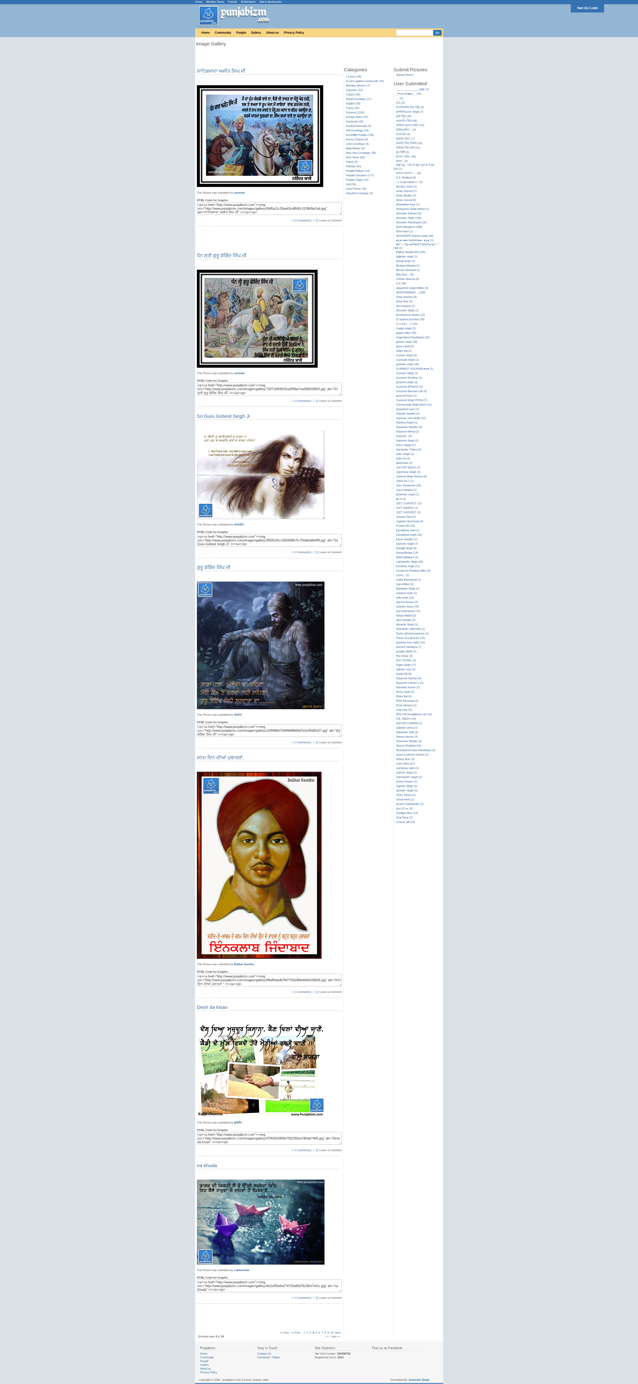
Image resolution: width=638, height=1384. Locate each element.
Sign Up (582, 8)
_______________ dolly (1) (412, 89)
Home (198, 1)
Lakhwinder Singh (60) (409, 561)
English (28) (353, 103)
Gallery (256, 32)
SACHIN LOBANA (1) (409, 723)
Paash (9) (352, 161)
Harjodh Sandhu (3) (408, 413)
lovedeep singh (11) (408, 566)
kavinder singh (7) (407, 543)
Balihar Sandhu (244, 964)
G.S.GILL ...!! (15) (407, 323)
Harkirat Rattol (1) (407, 422)
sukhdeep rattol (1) (407, 768)
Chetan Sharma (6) (407, 278)
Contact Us (264, 1353)
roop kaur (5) (404, 709)
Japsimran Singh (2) (408, 471)
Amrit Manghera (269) (409, 226)
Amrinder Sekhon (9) (408, 213)
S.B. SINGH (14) (406, 718)
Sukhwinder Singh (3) (409, 777)
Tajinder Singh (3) (406, 785)
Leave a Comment (330, 220)
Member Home (215, 1)
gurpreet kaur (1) (406, 395)
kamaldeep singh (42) (409, 534)
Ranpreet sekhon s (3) (409, 682)
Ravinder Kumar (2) (408, 687)
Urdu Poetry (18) (356, 188)
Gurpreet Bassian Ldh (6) (411, 391)
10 (331, 1332)
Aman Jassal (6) (406, 199)
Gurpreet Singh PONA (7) (411, 400)
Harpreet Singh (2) (407, 440)
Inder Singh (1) (405, 453)
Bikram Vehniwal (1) (408, 269)
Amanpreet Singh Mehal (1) (412, 208)
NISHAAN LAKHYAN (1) (410, 628)
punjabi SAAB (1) (406, 651)
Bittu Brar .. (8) (405, 274)
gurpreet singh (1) (407, 382)
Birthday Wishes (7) (358, 85)
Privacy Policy (294, 32)
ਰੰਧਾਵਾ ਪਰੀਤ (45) (406, 156)
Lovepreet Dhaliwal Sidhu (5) (413, 570)
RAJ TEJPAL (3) (406, 660)
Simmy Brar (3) (405, 759)
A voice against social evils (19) (365, 81)
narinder (239, 192)
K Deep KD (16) (405, 525)
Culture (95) (353, 94)
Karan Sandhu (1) (406, 539)
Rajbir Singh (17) (406, 664)
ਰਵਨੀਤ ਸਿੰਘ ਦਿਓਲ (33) (409, 143)
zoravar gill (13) (405, 821)
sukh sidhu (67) (405, 763)
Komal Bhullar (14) (407, 552)
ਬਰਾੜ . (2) (402, 161)
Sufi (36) (351, 184)
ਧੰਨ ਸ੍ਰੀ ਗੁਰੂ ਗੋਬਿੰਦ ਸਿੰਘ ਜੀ (222, 255)
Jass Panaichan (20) (408, 485)
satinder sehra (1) (407, 727)
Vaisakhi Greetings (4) (359, 193)
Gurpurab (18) (354, 121)
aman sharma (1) (406, 190)
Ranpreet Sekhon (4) (408, 678)
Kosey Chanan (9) (357, 139)
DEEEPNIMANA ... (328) (410, 292)
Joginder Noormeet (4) (409, 521)
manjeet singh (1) (406, 593)
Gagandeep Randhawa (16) (413, 337)
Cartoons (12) (354, 89)
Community (223, 32)
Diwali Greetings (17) (358, 98)
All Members (248, 1)
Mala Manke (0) (355, 148)
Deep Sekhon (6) (406, 296)
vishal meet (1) (405, 799)
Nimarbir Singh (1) (407, 624)
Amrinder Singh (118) (408, 217)
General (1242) (355, 112)
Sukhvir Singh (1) (406, 772)
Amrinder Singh (419, 1379)
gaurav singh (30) (406, 341)
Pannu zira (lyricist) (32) (410, 637)
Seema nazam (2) (407, 736)
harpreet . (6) (404, 435)
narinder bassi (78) (407, 606)
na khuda (207, 1165)
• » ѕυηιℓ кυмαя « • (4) (409, 181)
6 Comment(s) (303, 991)
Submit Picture (404, 74)
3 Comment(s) (303, 1297)
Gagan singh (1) (406, 328)
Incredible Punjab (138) (360, 134)
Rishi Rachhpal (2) (407, 700)
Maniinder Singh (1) (407, 588)
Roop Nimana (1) (406, 705)
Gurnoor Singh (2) (407, 373)
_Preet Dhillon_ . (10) (408, 93)
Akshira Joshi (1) (406, 186)
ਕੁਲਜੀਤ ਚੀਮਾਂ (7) (405, 138)
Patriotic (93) (353, 166)
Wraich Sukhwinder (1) (410, 803)
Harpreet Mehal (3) (407, 431)
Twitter (276, 1357)
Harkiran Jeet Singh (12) (411, 418)
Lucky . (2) (402, 575)
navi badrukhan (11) (408, 610)
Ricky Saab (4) (405, 691)
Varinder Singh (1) (407, 790)
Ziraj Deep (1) (404, 817)
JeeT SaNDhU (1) (407, 507)
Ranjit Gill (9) (403, 673)
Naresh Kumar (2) (407, 602)
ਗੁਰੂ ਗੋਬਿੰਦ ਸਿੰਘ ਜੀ (214, 567)
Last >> (335, 1336)
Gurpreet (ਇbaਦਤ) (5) (409, 386)
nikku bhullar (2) (405, 619)
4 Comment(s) (303, 1150)
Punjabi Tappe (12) (357, 179)
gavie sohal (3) (405, 346)
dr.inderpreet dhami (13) (410, 314)
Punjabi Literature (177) (360, 175)
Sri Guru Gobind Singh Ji (223, 416)
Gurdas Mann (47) (357, 116)
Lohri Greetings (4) (357, 143)
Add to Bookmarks (270, 1)
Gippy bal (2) (404, 350)
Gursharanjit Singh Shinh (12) (414, 404)
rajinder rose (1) (405, 669)
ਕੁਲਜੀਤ (238, 1122)
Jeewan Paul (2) (406, 516)
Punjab (241, 32)
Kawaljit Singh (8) (406, 548)
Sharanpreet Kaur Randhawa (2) (415, 750)
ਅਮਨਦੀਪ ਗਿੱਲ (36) (406, 120)
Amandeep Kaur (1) (408, 204)
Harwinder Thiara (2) (408, 449)
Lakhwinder (241, 1270)
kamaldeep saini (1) (408, 530)
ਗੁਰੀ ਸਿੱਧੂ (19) (403, 116)
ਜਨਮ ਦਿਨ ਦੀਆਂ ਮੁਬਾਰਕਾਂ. (220, 757)
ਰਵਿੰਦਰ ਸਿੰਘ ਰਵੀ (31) (408, 147)
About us (272, 32)
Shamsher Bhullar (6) (409, 741)
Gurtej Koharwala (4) (358, 125)
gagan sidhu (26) (406, 332)
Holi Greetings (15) (357, 130)
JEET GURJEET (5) (408, 512)
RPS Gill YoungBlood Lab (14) (414, 714)
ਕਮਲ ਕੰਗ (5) (403, 134)
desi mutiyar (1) (405, 305)
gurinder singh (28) (407, 364)
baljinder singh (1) (406, 256)
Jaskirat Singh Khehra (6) (411, 476)
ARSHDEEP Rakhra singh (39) (414, 235)
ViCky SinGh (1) (406, 794)
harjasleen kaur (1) (407, 409)
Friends (232, 1)
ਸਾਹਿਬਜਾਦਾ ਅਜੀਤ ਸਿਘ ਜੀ (221, 71)
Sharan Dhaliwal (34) (408, 745)
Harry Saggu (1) (406, 444)
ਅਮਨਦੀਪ (239, 524)
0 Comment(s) (303, 220)
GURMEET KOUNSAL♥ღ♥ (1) (414, 368)
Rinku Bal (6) (404, 696)
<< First (284, 1332)
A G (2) (400, 102)
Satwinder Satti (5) (407, 732)
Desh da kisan (212, 1007)
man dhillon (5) (405, 584)
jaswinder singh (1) (407, 494)
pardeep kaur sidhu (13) (410, 642)
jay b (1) (401, 498)
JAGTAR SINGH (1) (408, 467)
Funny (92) (352, 107)
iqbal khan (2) (404, 462)
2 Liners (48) (353, 76)
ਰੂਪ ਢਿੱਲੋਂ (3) (402, 152)
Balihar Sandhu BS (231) (411, 252)
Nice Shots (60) (355, 157)
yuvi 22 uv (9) (404, 808)
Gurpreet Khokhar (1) (409, 377)
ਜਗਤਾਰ (238, 714)
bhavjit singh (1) (405, 261)
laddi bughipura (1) (407, 557)
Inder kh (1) (403, 458)
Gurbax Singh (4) (406, 355)
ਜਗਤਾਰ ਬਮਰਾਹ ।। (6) (408, 173)
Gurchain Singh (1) (407, 359)
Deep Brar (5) (404, 301)
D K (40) (401, 283)
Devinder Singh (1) (407, 310)
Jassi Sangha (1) (406, 489)
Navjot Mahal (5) (406, 615)
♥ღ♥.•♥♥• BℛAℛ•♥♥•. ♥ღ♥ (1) (415, 240)
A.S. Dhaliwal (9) (406, 177)
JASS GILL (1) (405, 480)
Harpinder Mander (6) (409, 427)
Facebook (263, 1357)
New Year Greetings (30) (361, 152)
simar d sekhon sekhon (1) (412, 754)
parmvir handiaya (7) (408, 646)
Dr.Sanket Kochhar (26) (410, 319)
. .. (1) (399, 98)
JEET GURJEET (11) (409, 503)
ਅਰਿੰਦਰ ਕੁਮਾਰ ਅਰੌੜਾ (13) (410, 125)
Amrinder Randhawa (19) (411, 222)
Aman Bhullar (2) (406, 195)
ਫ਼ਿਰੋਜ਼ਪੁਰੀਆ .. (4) (406, 129)
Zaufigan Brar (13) (407, 812)
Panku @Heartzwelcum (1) (412, 633)
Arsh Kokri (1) (404, 231)
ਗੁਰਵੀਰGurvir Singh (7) (409, 111)
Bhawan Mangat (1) (408, 265)
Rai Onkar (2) (404, 655)
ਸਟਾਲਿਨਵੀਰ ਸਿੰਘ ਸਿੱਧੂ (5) (410, 107)
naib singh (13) (405, 597)
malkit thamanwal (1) (408, 579)
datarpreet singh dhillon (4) (412, 287)
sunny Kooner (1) (406, 781)
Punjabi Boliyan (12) (358, 170)
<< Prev (296, 1332)
